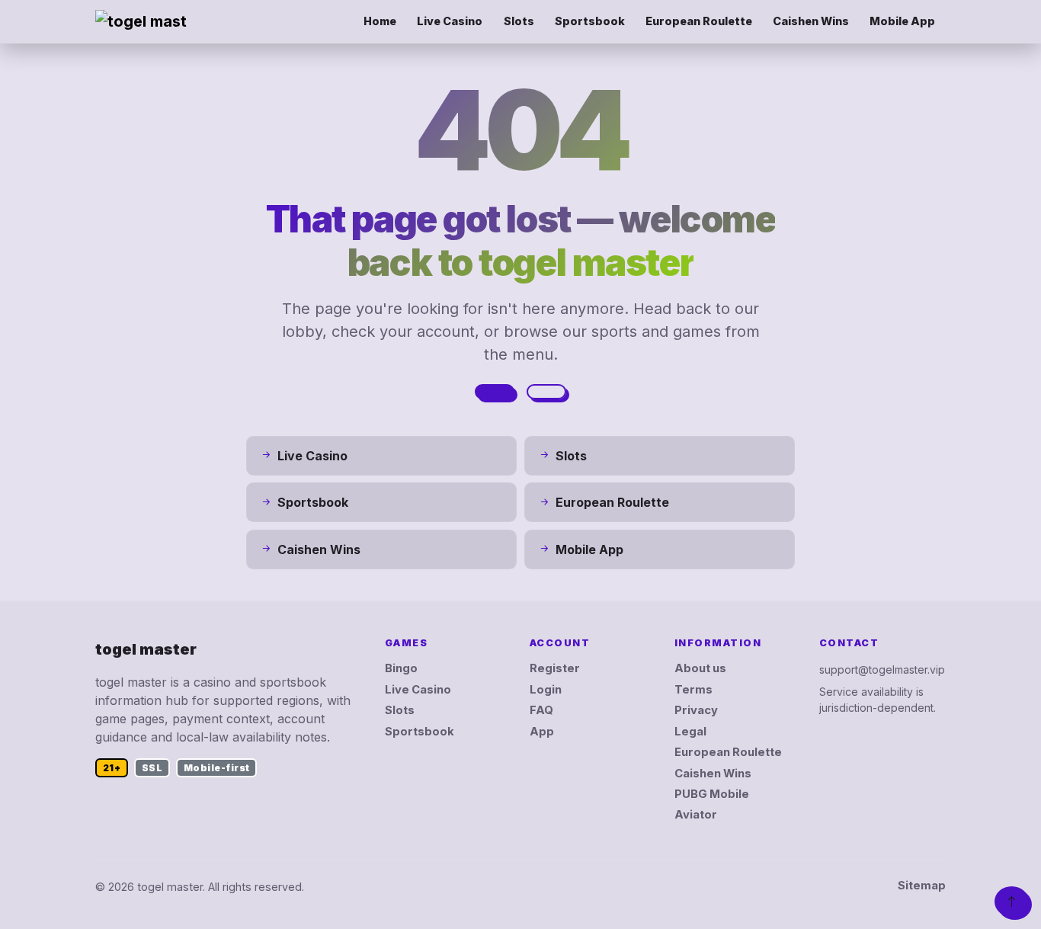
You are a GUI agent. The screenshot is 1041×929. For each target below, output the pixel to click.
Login (546, 690)
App (542, 731)
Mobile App (902, 20)
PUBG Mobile (711, 794)
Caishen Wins (811, 20)
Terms (693, 690)
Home (380, 20)
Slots (519, 20)
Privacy (696, 710)
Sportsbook (590, 20)
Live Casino (449, 20)
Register (555, 668)
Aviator (695, 815)
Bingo (401, 668)
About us (700, 668)
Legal (690, 731)
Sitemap (922, 885)
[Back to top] (1012, 901)
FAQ (541, 710)
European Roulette (698, 20)
